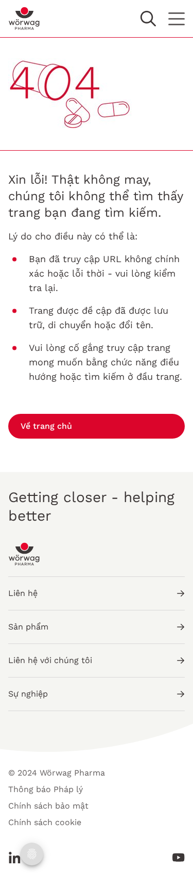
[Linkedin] (17, 857)
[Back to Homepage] (24, 18)
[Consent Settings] (32, 854)
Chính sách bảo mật (48, 806)
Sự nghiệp (28, 694)
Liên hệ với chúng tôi (50, 660)
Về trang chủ (46, 426)
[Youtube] (175, 857)
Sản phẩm (28, 627)
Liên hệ (23, 593)
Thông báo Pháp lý (45, 789)
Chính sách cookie (44, 822)
